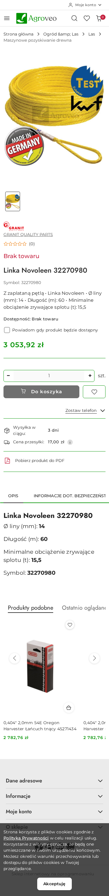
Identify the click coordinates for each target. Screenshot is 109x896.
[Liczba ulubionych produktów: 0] (86, 18)
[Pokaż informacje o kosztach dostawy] (70, 442)
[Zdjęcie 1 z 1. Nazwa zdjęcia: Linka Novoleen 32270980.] (12, 201)
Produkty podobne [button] (30, 608)
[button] (19, 243)
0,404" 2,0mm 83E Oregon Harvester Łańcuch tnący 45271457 (39, 725)
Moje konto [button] (19, 811)
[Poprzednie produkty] (14, 658)
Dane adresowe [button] (24, 780)
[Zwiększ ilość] (89, 376)
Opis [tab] (13, 495)
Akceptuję (54, 883)
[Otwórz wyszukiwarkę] (74, 18)
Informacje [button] (18, 796)
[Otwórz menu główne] (6, 18)
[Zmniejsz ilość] (8, 376)
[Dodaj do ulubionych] (94, 391)
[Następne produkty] (94, 658)
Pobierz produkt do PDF (40, 460)
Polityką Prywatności (26, 838)
